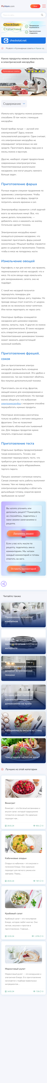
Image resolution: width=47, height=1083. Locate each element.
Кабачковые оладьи (16, 858)
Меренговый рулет (15, 968)
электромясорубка (11, 403)
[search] (42, 15)
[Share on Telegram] (3, 583)
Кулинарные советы (24, 48)
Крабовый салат (13, 913)
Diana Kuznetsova (13, 92)
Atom (8, 6)
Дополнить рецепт (23, 533)
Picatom (9, 48)
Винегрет (10, 803)
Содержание (12, 104)
